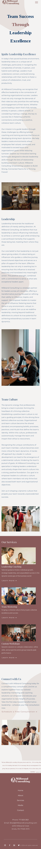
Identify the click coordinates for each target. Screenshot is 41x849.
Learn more (9, 581)
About (20, 795)
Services (20, 800)
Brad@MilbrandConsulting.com (23, 823)
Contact (20, 810)
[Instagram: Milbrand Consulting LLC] (5, 845)
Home (20, 790)
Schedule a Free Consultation (19, 712)
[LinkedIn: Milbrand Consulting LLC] (14, 845)
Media (20, 805)
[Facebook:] (9, 845)
